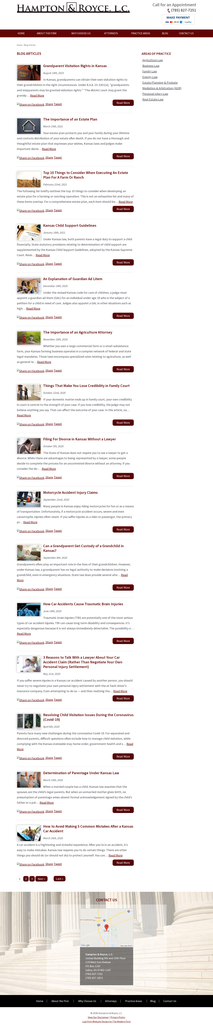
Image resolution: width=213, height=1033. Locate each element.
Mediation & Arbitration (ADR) (162, 88)
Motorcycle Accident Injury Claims (70, 492)
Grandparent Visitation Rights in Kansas (75, 65)
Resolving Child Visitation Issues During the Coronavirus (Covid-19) (88, 717)
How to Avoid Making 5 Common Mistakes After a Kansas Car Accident (88, 828)
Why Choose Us (81, 33)
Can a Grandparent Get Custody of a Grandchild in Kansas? (83, 548)
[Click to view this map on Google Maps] (106, 946)
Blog (165, 33)
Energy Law (149, 77)
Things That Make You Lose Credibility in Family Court (86, 385)
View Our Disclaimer (98, 1017)
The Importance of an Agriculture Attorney (77, 332)
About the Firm (46, 33)
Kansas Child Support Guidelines (69, 225)
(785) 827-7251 (183, 10)
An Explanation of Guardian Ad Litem (72, 278)
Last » (59, 879)
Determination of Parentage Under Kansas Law (81, 772)
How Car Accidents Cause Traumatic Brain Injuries (83, 604)
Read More (37, 95)
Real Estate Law (152, 99)
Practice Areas (140, 33)
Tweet (58, 104)
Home (21, 33)
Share (49, 104)
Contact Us (186, 33)
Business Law (150, 66)
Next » (41, 879)
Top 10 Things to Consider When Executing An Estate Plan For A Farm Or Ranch (85, 175)
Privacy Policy (118, 1017)
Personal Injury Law (155, 94)
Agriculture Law (152, 60)
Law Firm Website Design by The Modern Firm (106, 1021)
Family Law (149, 71)
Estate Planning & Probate (160, 82)
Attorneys (111, 33)
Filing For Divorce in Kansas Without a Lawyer (79, 439)
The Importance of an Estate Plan (70, 119)
